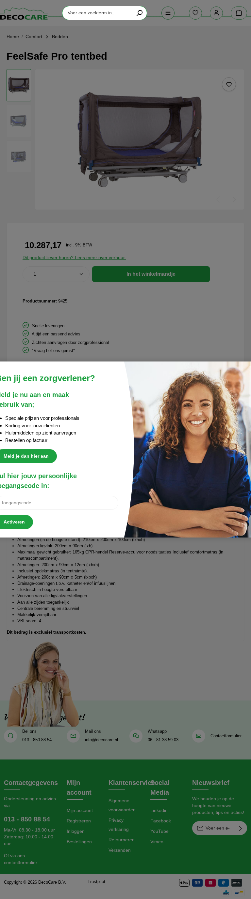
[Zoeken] (139, 13)
